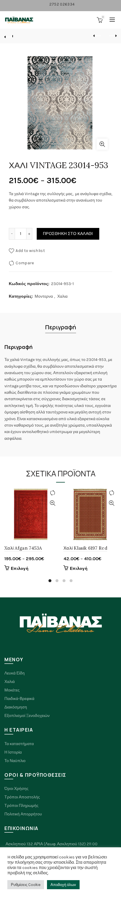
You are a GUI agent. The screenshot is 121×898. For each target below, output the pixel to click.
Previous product (97, 36)
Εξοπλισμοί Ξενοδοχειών (27, 715)
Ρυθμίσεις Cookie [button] (26, 884)
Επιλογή (19, 568)
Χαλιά (9, 681)
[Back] (8, 36)
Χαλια (62, 296)
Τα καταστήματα (19, 743)
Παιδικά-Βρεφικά (19, 698)
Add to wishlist (30, 250)
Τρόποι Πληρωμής (21, 805)
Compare (25, 262)
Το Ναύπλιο (15, 760)
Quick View (52, 503)
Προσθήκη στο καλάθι (68, 233)
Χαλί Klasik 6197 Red (85, 548)
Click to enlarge (102, 144)
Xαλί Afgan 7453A (23, 548)
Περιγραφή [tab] (60, 327)
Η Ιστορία (13, 752)
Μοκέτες (12, 690)
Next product (112, 36)
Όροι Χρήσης (16, 788)
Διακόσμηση (15, 707)
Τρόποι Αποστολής (22, 797)
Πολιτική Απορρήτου (23, 814)
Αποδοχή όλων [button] (63, 884)
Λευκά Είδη (14, 673)
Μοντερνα (44, 296)
